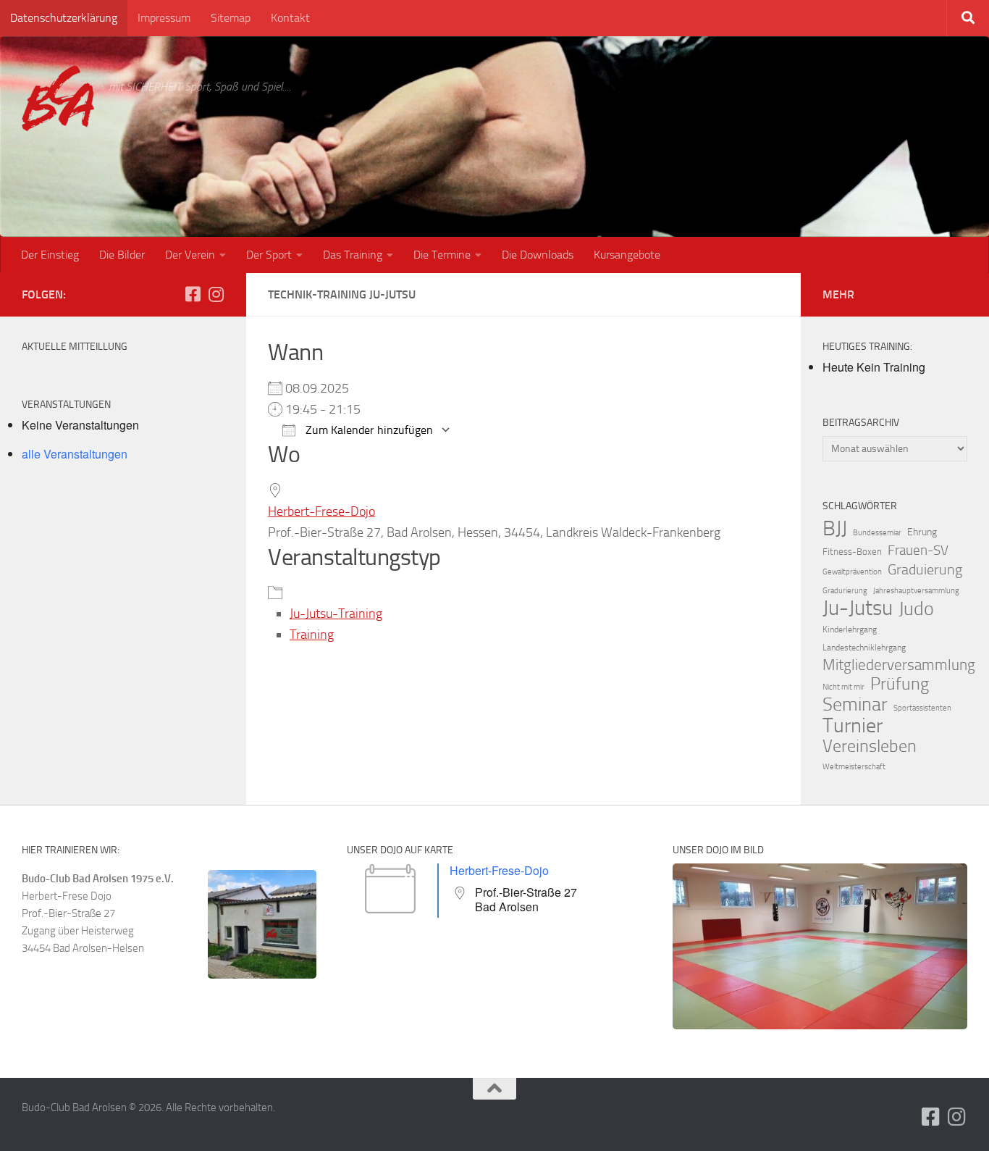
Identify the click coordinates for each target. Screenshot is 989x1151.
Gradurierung (844, 590)
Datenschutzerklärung (63, 18)
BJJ (834, 528)
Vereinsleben (869, 746)
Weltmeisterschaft (853, 766)
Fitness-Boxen (852, 551)
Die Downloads (537, 254)
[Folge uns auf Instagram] (215, 294)
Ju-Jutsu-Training (336, 613)
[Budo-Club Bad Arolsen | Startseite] (58, 98)
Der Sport (269, 254)
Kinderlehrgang (849, 629)
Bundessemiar (877, 532)
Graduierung (925, 569)
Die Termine (442, 254)
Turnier (852, 725)
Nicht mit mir (843, 687)
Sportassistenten (922, 708)
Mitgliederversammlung (898, 665)
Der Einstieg (50, 254)
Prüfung (899, 683)
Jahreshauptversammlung (916, 590)
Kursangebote (627, 254)
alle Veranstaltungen (74, 453)
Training (312, 635)
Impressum (164, 18)
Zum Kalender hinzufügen (368, 430)
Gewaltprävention (852, 572)
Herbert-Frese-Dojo (321, 511)
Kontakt (290, 18)
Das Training (352, 254)
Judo (916, 609)
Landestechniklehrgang (864, 648)
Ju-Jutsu (857, 608)
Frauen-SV (918, 550)
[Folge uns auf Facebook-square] (192, 294)
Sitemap (231, 18)
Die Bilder (122, 254)
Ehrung (922, 532)
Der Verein (190, 254)
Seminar (855, 704)
